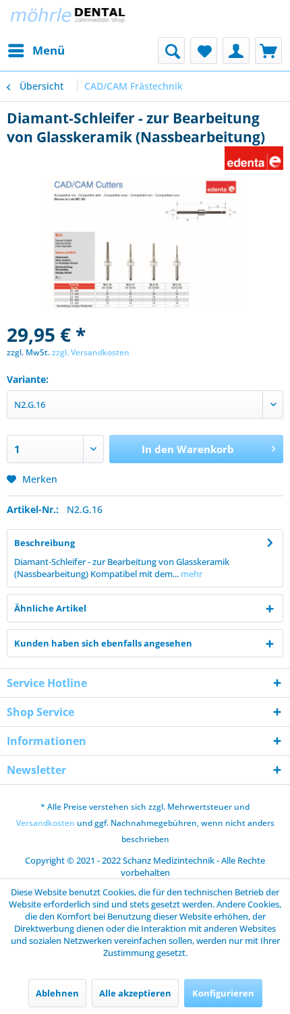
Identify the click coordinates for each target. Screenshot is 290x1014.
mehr (190, 574)
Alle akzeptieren (135, 993)
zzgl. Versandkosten (90, 352)
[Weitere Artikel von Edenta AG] (254, 158)
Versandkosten (45, 823)
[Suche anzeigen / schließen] (171, 50)
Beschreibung (44, 543)
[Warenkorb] (268, 50)
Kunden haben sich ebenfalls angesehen (103, 643)
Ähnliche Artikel (50, 608)
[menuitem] (35, 50)
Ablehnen (57, 993)
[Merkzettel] (203, 50)
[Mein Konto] (236, 50)
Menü (48, 50)
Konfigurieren (223, 993)
